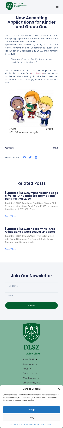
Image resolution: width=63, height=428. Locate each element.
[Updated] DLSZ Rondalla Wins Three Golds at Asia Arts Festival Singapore (30, 230)
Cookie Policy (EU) (32, 382)
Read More (10, 216)
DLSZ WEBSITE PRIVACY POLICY (37, 424)
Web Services (29, 378)
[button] (58, 388)
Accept (31, 409)
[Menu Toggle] (57, 7)
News (25, 368)
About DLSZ (28, 359)
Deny (31, 417)
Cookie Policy (16, 424)
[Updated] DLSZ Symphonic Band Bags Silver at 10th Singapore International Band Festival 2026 (31, 195)
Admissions (37, 73)
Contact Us (28, 373)
